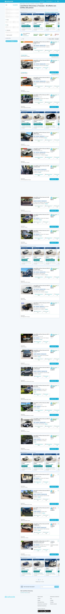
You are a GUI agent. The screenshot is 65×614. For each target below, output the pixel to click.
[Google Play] (41, 611)
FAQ (51, 598)
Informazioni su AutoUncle (54, 596)
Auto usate (28, 3)
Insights (39, 600)
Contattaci (52, 602)
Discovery (37, 3)
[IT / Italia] (58, 1)
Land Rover (32, 3)
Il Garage (51, 600)
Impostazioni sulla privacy (42, 605)
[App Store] (47, 611)
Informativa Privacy (41, 602)
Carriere (39, 598)
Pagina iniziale (22, 3)
